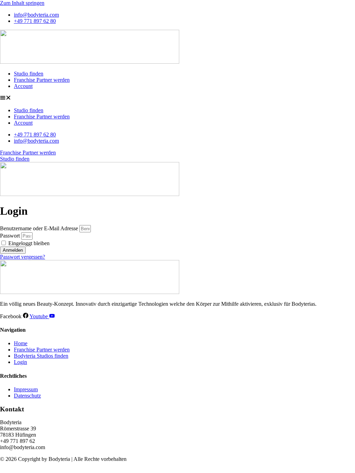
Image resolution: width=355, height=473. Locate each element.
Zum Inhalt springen (22, 3)
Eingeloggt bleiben (28, 243)
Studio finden (28, 74)
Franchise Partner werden (42, 80)
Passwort (10, 236)
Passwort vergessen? (22, 257)
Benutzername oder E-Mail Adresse (39, 228)
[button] (177, 98)
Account (23, 86)
